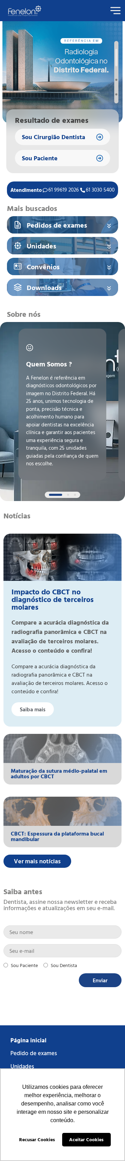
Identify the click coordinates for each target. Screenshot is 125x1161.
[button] (116, 57)
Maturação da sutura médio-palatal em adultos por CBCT (59, 773)
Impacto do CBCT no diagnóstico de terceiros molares (52, 599)
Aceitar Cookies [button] (86, 1139)
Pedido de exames (33, 1053)
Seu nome (62, 932)
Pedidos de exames (57, 225)
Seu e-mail (62, 950)
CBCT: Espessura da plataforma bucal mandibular (57, 836)
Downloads (44, 287)
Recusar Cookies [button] (37, 1139)
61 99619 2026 (63, 190)
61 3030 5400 (100, 190)
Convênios (43, 266)
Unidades (41, 245)
